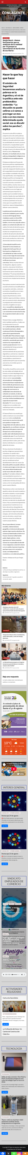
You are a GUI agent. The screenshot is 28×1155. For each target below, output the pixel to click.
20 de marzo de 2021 (17, 53)
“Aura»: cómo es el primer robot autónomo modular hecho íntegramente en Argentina (12, 1121)
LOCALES (5, 904)
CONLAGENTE (13, 13)
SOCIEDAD (18, 904)
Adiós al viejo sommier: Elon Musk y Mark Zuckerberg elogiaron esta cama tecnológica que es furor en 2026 (14, 1079)
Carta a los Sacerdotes (10, 998)
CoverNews (10, 1149)
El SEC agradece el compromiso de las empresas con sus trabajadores (13, 939)
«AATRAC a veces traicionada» (10, 909)
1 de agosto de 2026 (15, 640)
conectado (17, 680)
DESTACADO (6, 603)
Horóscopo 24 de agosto (10, 816)
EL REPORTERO (7, 53)
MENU (20, 5)
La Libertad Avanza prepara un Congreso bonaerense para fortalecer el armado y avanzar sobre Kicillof (13, 664)
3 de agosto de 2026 (15, 612)
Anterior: (14, 570)
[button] (3, 2)
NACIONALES (6, 38)
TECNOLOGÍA (5, 1074)
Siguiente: (13, 577)
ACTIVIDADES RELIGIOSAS (9, 1014)
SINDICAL (11, 904)
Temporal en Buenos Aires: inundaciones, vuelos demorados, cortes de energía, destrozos (14, 636)
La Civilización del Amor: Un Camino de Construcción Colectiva (12, 1031)
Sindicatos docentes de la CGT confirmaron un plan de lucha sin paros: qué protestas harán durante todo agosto (14, 609)
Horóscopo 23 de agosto (10, 854)
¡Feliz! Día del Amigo (10, 960)
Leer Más (5, 826)
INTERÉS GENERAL (15, 813)
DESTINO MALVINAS (12, 5)
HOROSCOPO (5, 813)
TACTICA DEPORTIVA (14, 6)
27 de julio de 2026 (15, 668)
